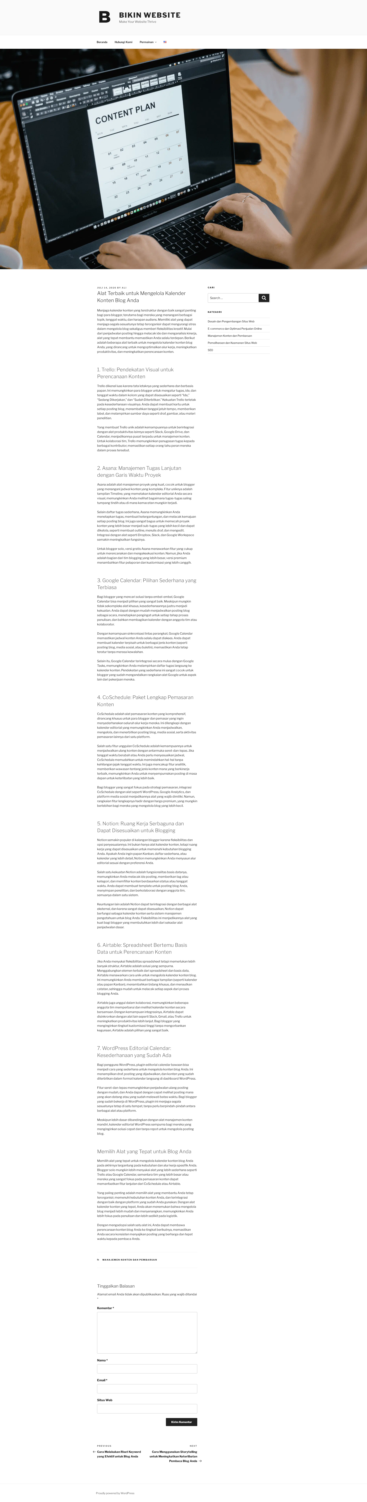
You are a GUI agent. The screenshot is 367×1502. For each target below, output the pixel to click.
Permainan (146, 42)
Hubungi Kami (123, 42)
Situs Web (104, 1400)
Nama (102, 1360)
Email (102, 1380)
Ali (124, 287)
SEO (210, 350)
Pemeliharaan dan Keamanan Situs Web (232, 342)
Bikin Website (150, 15)
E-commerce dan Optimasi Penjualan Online (235, 328)
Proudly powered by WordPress (115, 1493)
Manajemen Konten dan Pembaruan (129, 1259)
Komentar (105, 1308)
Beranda (102, 42)
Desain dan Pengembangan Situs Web (231, 321)
